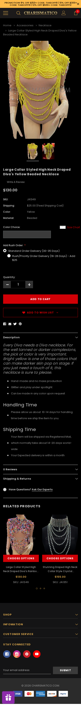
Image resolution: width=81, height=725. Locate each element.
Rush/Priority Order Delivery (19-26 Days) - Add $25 (43, 258)
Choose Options (20, 558)
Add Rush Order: (13, 245)
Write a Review (16, 182)
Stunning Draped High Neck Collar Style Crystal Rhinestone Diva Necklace (60, 571)
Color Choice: (11, 227)
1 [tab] (37, 588)
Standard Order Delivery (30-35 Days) (34, 251)
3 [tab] (44, 588)
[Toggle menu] (5, 13)
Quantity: (9, 277)
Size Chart (73, 227)
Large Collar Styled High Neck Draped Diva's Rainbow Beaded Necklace (21, 571)
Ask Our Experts (42, 489)
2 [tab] (40, 588)
